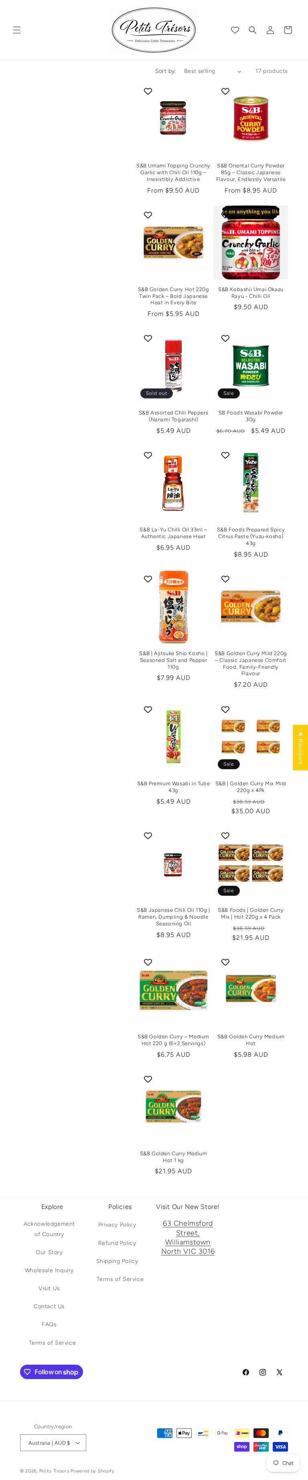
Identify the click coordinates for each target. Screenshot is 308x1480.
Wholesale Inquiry (49, 1270)
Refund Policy (117, 1243)
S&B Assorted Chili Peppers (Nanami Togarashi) (174, 416)
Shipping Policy (117, 1261)
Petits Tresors (54, 1471)
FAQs (49, 1324)
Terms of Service (52, 1342)
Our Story (49, 1252)
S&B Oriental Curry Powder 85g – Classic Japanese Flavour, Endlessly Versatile (251, 172)
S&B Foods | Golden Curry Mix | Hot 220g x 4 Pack (251, 913)
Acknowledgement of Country (49, 1229)
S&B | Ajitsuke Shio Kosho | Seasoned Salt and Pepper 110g (173, 660)
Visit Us (49, 1288)
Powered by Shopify (93, 1471)
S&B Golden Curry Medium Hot (251, 1040)
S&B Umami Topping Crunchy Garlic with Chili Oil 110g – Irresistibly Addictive (173, 172)
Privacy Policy (117, 1224)
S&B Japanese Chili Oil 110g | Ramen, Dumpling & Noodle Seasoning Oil (173, 917)
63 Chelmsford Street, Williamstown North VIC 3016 (188, 1237)
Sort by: (165, 71)
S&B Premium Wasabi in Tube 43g (173, 786)
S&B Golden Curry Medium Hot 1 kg (173, 1156)
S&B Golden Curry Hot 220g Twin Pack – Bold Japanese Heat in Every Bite (173, 296)
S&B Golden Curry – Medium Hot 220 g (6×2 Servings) (173, 1040)
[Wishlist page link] (235, 30)
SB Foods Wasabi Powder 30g (251, 416)
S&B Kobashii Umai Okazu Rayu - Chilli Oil (251, 292)
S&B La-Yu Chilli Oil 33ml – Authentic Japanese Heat (173, 533)
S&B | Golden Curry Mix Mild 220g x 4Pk (250, 786)
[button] (17, 30)
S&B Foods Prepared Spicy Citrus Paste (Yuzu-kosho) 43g (251, 536)
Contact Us (49, 1306)
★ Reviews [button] (300, 747)
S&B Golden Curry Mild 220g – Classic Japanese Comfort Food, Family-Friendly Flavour (251, 663)
